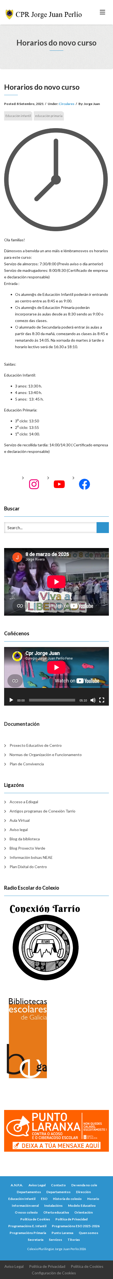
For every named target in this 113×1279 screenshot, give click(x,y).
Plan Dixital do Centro (28, 866)
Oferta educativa (56, 1212)
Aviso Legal (37, 1185)
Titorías (73, 1240)
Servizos (55, 1240)
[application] (56, 676)
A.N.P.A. (17, 1185)
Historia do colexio (67, 1199)
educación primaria (49, 116)
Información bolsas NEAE (31, 857)
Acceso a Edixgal (24, 801)
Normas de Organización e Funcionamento (46, 754)
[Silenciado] (93, 700)
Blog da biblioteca (25, 838)
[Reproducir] (11, 700)
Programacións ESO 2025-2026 (76, 1226)
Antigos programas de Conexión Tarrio (42, 811)
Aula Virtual (20, 820)
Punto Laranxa (62, 1233)
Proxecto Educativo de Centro (36, 745)
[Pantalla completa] (101, 700)
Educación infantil (18, 116)
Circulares (66, 104)
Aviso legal (19, 829)
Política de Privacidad (71, 1219)
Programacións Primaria (28, 1233)
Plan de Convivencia (27, 764)
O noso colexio (26, 1212)
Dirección (83, 1192)
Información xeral (25, 1205)
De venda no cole (84, 1185)
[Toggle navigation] (102, 12)
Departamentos (29, 1192)
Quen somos (88, 1233)
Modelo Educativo (82, 1205)
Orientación (83, 1212)
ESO (44, 1199)
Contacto (58, 1185)
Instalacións (53, 1205)
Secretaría (35, 1240)
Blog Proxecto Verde (27, 848)
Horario (93, 1199)
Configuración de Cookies (54, 1273)
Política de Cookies (35, 1219)
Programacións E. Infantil (27, 1226)
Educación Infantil (21, 1199)
